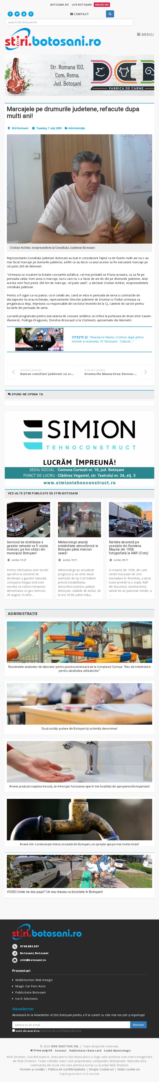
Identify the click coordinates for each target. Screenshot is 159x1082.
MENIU (147, 34)
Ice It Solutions (26, 999)
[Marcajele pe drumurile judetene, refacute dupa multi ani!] (79, 188)
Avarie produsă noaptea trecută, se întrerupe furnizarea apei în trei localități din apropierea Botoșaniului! (79, 786)
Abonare (138, 1025)
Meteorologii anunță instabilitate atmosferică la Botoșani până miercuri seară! (78, 547)
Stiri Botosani (20, 128)
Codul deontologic (117, 1050)
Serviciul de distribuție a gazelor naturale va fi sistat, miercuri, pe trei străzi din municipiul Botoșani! (27, 547)
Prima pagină (42, 1050)
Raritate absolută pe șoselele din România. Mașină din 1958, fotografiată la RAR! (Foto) (128, 547)
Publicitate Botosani (30, 992)
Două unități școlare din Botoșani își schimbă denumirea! (79, 728)
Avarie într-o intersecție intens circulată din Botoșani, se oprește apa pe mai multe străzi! (79, 844)
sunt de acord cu (48, 1031)
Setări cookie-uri (128, 1069)
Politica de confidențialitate (60, 1031)
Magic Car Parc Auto (30, 986)
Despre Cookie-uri (101, 1069)
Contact (60, 1050)
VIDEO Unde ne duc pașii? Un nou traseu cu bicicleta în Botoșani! (55, 892)
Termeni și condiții (32, 1069)
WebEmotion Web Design (33, 980)
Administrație (77, 128)
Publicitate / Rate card (85, 1050)
